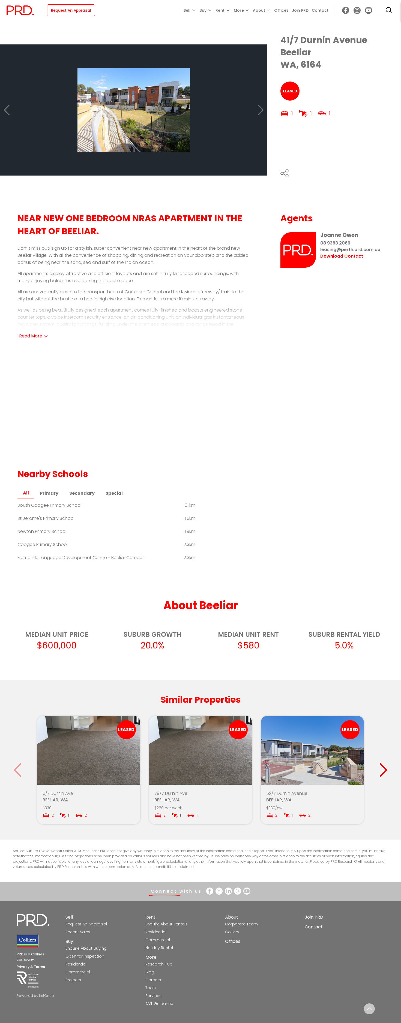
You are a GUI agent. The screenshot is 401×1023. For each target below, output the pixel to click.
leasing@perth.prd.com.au (350, 249)
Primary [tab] (49, 493)
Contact (320, 10)
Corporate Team (241, 924)
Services (153, 995)
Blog (149, 972)
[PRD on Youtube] (368, 10)
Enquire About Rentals (166, 924)
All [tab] (26, 493)
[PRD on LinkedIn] (228, 891)
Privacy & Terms (31, 966)
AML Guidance (159, 1003)
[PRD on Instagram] (357, 10)
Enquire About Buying (86, 948)
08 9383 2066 (335, 243)
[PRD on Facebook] (345, 10)
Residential (75, 964)
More (151, 957)
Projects (73, 980)
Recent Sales (77, 932)
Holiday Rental (159, 947)
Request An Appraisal (71, 10)
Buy (69, 941)
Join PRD (300, 10)
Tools (150, 988)
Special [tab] (114, 493)
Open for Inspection (84, 956)
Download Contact (341, 256)
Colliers (232, 932)
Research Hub (158, 964)
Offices (281, 10)
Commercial (77, 972)
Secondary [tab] (82, 493)
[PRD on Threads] (237, 891)
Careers (153, 980)
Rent (150, 917)
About (231, 917)
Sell (69, 917)
